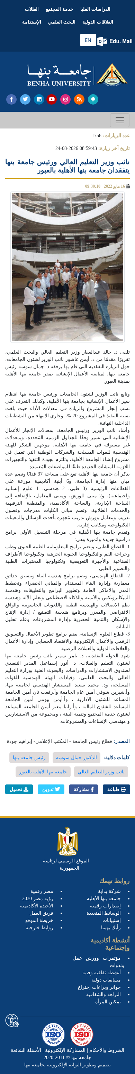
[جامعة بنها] (77, 74)
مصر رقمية (41, 891)
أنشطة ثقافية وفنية (101, 972)
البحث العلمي (61, 22)
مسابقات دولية (106, 980)
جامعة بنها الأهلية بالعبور (43, 771)
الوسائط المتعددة (104, 913)
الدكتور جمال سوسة (76, 757)
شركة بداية (109, 891)
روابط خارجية (39, 927)
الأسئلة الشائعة (26, 1050)
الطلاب (32, 9)
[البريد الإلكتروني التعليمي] (115, 41)
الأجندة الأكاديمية (36, 905)
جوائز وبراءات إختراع (99, 987)
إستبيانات (111, 920)
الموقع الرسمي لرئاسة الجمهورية (66, 864)
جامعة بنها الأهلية (104, 898)
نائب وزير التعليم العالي (101, 771)
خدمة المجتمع (59, 9)
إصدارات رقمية (105, 905)
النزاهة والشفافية (103, 994)
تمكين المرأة (108, 1001)
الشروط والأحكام (106, 1050)
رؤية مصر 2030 (37, 898)
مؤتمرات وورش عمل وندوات (98, 962)
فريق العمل (41, 913)
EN (88, 40)
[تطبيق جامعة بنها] (93, 99)
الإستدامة (31, 22)
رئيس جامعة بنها (29, 757)
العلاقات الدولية (97, 22)
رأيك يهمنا (111, 927)
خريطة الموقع (39, 920)
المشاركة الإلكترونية (65, 1050)
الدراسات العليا (95, 9)
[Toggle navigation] (119, 120)
